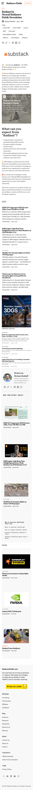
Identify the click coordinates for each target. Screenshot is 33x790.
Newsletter (6, 724)
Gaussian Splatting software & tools (16, 533)
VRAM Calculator (7, 756)
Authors (4, 747)
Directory (5, 717)
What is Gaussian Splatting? (15, 527)
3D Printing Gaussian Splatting (12, 348)
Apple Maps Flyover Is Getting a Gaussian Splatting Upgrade (16, 360)
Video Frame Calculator (10, 760)
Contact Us (6, 740)
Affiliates (5, 704)
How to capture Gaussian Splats (16, 530)
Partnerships (6, 701)
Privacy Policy (6, 769)
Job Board (5, 708)
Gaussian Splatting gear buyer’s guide (16, 537)
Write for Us (6, 727)
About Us (5, 743)
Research (5, 720)
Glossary (5, 730)
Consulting (5, 698)
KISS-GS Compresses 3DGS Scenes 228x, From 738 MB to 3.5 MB (15, 335)
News (3, 8)
